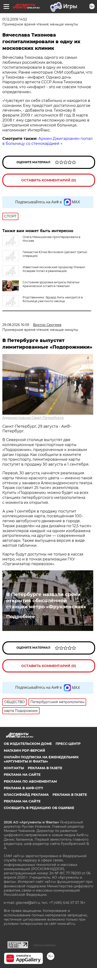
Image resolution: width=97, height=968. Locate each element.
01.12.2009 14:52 (14, 19)
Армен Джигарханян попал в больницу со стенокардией (47, 141)
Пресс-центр (68, 744)
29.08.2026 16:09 (15, 325)
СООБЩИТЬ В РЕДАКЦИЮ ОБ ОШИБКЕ (39, 808)
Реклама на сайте (22, 774)
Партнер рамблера (44, 945)
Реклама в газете (45, 768)
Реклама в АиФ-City (23, 788)
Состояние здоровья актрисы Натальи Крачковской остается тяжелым (51, 284)
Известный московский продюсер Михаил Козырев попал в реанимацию (54, 269)
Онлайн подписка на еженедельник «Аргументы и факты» (41, 759)
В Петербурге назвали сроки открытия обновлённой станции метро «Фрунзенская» (46, 600)
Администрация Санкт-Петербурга (33, 418)
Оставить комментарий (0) (48, 180)
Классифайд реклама (26, 795)
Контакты (14, 768)
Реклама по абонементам (30, 781)
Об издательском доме (28, 744)
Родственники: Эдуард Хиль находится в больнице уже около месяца (53, 299)
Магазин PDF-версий (24, 750)
